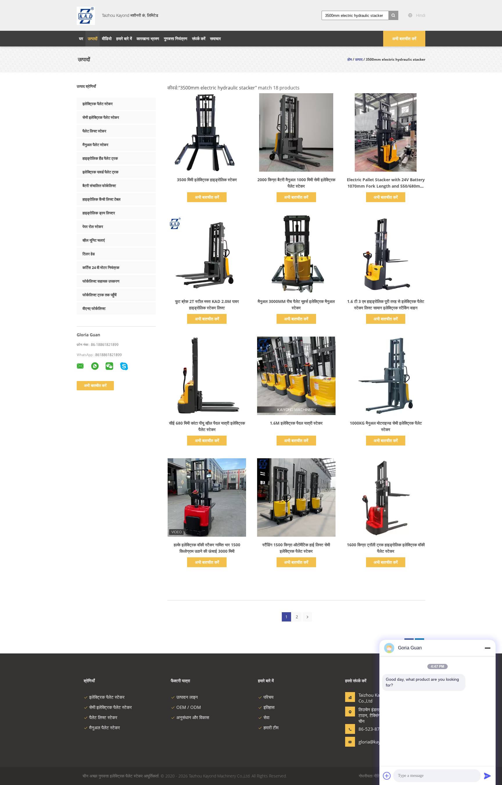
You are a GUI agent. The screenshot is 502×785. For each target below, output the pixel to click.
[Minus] (487, 647)
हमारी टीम (271, 727)
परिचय (268, 697)
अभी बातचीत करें (404, 38)
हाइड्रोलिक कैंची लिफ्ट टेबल (102, 199)
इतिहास (269, 707)
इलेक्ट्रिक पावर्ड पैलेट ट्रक (101, 172)
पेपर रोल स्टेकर (93, 226)
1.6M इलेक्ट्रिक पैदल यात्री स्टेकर (296, 423)
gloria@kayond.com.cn (376, 742)
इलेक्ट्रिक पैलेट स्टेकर (98, 103)
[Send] (487, 775)
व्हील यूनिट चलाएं (94, 240)
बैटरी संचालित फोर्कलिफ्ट (99, 185)
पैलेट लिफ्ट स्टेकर (94, 131)
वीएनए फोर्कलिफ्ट (94, 308)
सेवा (266, 717)
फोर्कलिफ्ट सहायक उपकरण (101, 281)
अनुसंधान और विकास (192, 717)
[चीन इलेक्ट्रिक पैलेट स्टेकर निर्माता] (86, 15)
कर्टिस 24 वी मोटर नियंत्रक (101, 267)
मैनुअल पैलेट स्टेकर (95, 144)
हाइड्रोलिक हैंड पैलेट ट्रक (100, 158)
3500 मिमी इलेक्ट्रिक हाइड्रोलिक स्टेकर (207, 179)
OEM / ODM (188, 707)
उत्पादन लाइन (187, 697)
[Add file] (387, 775)
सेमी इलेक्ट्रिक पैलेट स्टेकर (101, 117)
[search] (393, 15)
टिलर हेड (89, 253)
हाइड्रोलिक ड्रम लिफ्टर (99, 212)
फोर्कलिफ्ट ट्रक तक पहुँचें (99, 294)
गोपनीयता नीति (369, 776)
